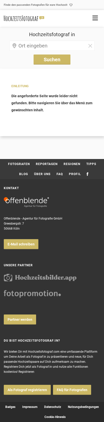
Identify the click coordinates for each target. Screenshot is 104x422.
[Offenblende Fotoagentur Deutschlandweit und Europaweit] (26, 202)
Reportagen (47, 164)
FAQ (60, 174)
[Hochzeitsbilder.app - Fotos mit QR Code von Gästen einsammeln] (40, 277)
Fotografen (19, 164)
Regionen (72, 164)
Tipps (91, 164)
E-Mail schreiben (21, 244)
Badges (10, 407)
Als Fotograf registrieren (27, 390)
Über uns (42, 174)
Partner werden (20, 320)
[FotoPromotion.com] (32, 294)
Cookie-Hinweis (55, 417)
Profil (75, 174)
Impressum (29, 407)
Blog (23, 174)
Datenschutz (52, 407)
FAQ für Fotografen (72, 390)
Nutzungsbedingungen (83, 407)
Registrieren (26, 372)
